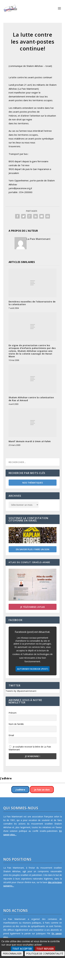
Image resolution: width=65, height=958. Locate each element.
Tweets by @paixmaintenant (21, 690)
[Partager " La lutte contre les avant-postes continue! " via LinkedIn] (35, 216)
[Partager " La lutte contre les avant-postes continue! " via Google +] (29, 216)
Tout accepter (22, 948)
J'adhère (20, 789)
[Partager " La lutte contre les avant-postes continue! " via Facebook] (17, 216)
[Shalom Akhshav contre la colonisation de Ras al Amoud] (33, 378)
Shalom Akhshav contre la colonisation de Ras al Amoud (31, 399)
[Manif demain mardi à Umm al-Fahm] (33, 422)
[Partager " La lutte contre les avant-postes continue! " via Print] (48, 216)
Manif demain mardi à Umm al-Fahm (30, 441)
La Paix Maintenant (38, 239)
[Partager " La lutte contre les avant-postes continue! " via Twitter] (23, 216)
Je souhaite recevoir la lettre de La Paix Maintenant (30, 748)
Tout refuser (45, 948)
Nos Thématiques (32, 482)
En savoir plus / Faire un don (32, 549)
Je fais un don (42, 789)
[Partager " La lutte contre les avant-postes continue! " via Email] (42, 216)
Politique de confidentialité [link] (44, 953)
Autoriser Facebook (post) (32, 668)
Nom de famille (16, 724)
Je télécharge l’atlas (32, 606)
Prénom (12, 712)
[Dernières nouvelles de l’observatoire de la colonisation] (33, 282)
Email (11, 735)
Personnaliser (12, 953)
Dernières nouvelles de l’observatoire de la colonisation (32, 303)
